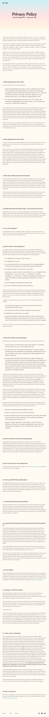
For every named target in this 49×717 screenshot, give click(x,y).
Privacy (4, 713)
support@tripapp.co (35, 466)
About (16, 713)
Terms (10, 713)
